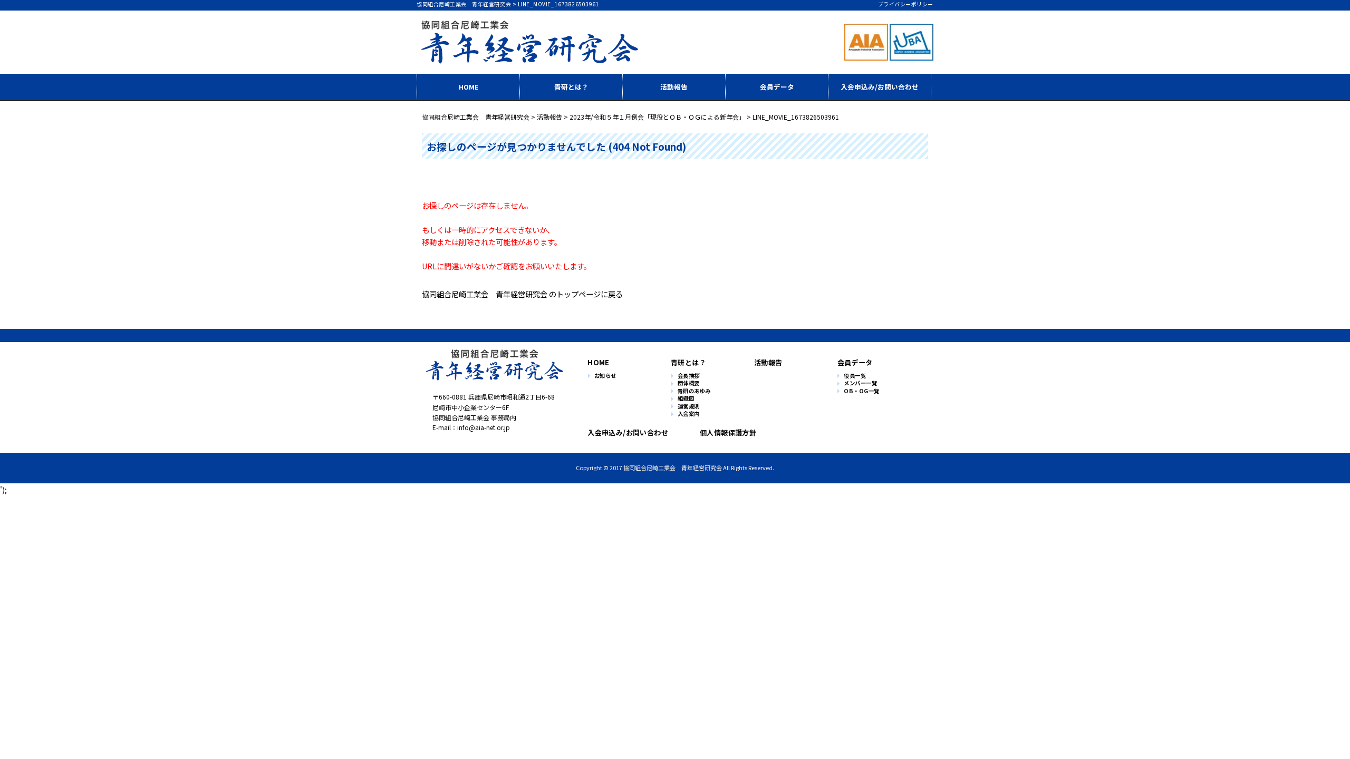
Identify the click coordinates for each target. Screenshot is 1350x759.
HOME (468, 87)
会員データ (777, 87)
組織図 (686, 398)
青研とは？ (571, 87)
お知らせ (605, 376)
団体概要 (689, 383)
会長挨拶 (689, 376)
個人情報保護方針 (728, 432)
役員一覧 (855, 376)
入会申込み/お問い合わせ (880, 87)
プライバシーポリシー (905, 4)
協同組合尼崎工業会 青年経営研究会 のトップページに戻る (522, 293)
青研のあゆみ (694, 391)
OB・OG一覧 (862, 391)
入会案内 (689, 414)
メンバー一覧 (860, 383)
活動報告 (674, 87)
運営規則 (689, 406)
